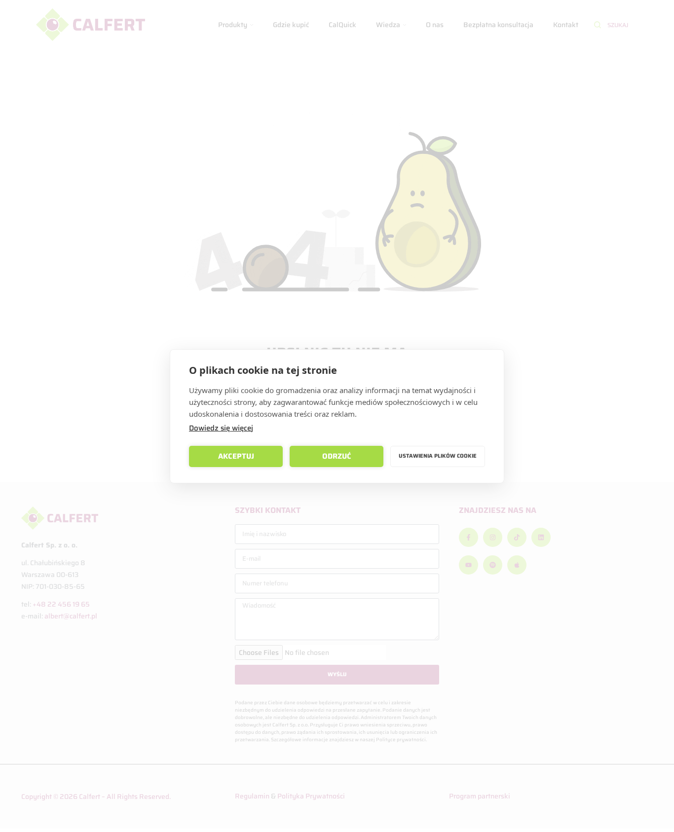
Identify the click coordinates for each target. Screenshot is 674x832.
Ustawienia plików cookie (438, 456)
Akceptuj (236, 456)
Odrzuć (336, 456)
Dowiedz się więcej (221, 428)
